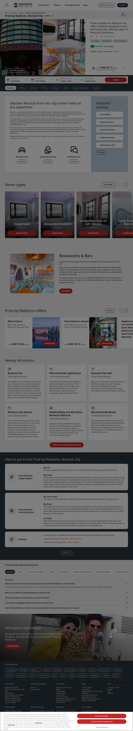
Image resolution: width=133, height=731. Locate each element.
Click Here (38, 723)
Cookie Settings (102, 727)
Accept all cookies (101, 716)
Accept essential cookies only (102, 721)
